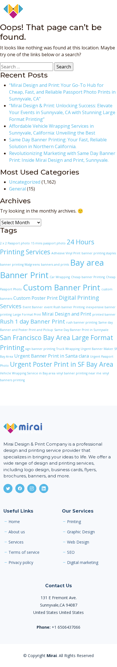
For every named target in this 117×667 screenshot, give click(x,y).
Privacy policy (21, 563)
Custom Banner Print (61, 287)
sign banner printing (40, 349)
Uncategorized (24, 182)
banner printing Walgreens (20, 265)
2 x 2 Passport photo (15, 243)
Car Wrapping (60, 277)
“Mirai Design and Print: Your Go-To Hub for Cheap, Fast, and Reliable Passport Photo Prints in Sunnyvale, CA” (62, 92)
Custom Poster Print (35, 298)
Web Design (78, 542)
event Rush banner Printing (64, 307)
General (17, 189)
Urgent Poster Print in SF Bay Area (61, 364)
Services (16, 542)
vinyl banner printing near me (79, 373)
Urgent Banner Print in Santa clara (51, 356)
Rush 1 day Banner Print (32, 321)
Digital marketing (82, 563)
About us (17, 532)
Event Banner (33, 307)
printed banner (104, 314)
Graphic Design (81, 532)
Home (14, 522)
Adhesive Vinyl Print (65, 253)
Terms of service (24, 552)
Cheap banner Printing (88, 277)
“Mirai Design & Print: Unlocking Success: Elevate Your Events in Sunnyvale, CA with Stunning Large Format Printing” (62, 112)
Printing (74, 522)
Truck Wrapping (68, 349)
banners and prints (55, 265)
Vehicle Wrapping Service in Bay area (27, 373)
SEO (71, 552)
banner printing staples (99, 253)
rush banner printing (81, 322)
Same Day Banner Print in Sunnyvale (81, 330)
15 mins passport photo (48, 243)
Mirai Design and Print (66, 314)
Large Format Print (27, 314)
